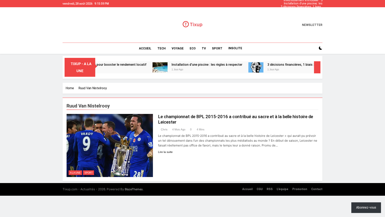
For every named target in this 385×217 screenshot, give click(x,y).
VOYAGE (178, 48)
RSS (270, 189)
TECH (161, 48)
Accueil (145, 48)
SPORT (217, 48)
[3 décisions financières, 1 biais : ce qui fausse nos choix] (247, 67)
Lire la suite (165, 152)
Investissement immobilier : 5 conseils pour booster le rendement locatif (303, 13)
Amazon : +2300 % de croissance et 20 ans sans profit (300, 10)
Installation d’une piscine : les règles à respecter (303, 3)
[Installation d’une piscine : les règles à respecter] (151, 67)
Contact (316, 189)
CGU (260, 189)
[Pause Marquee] (317, 67)
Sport (88, 172)
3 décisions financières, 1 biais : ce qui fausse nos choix (301, 6)
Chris (164, 129)
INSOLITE (235, 48)
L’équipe (282, 189)
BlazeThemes (134, 189)
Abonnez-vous (366, 207)
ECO (193, 48)
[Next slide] (320, 2)
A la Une (75, 172)
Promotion (299, 189)
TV (204, 48)
